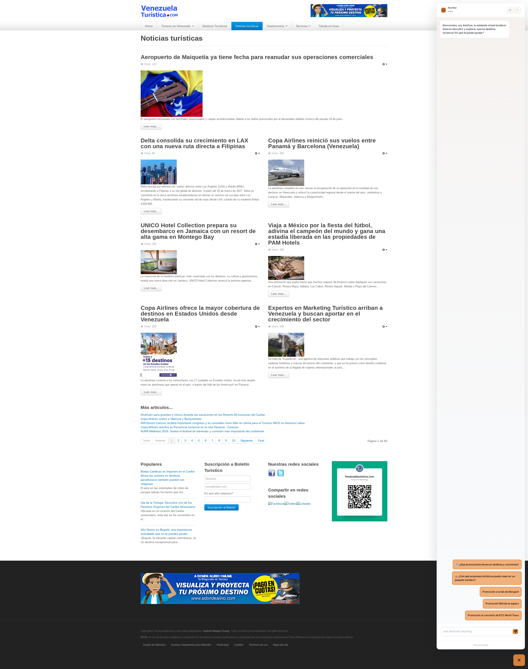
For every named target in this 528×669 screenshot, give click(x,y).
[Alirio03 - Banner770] (220, 588)
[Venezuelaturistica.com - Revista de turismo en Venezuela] (162, 11)
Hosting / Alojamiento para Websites (191, 644)
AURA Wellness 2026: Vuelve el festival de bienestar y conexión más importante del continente (202, 431)
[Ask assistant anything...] (477, 631)
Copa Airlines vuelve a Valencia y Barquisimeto (171, 418)
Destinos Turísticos (214, 26)
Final (261, 440)
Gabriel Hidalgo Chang (216, 631)
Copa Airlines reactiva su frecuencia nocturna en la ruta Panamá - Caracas (189, 427)
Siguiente (246, 440)
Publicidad (223, 644)
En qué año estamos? (218, 493)
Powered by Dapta (480, 645)
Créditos (239, 644)
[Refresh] (510, 10)
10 (233, 440)
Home (149, 26)
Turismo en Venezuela (176, 26)
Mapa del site (280, 644)
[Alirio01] (349, 10)
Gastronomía (276, 26)
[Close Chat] (517, 10)
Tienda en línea (329, 26)
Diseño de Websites (154, 644)
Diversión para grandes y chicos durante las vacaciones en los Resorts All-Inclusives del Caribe (203, 414)
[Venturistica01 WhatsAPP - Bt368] (359, 491)
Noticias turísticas (247, 26)
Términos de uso (258, 644)
